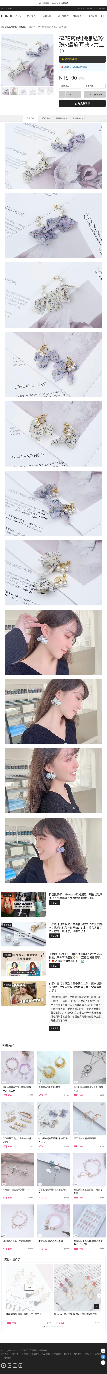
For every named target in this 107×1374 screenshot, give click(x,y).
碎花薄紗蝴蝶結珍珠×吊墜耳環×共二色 (53, 1140)
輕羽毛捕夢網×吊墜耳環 (85, 1138)
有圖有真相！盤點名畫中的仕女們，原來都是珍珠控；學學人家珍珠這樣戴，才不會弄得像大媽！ (75, 987)
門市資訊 (4, 1354)
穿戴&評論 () (77, 118)
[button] (6, 60)
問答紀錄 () (61, 118)
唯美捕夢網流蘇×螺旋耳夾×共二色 (24, 1314)
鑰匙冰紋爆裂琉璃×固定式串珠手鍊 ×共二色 (17, 1089)
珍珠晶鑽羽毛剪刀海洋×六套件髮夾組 (17, 1140)
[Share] (103, 1357)
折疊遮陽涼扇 (71, 59)
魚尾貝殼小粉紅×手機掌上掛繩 (17, 1240)
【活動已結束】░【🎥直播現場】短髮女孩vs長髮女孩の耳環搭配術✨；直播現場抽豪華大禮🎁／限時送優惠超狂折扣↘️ (75, 957)
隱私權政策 (46, 1354)
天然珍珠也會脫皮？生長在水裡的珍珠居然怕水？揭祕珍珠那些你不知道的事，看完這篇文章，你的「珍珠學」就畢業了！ (75, 927)
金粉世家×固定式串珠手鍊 (50, 1240)
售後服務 (77, 1354)
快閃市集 (15, 1354)
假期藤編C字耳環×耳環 (49, 1087)
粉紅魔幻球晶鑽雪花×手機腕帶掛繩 (88, 1191)
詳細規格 (46, 118)
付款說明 (57, 1354)
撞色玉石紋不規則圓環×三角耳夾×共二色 (75, 1314)
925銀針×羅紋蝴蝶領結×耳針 (16, 1189)
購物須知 (35, 1354)
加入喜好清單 (96, 94)
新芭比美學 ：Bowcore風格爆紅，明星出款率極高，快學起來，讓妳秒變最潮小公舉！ (75, 896)
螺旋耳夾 (32, 27)
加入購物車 (83, 103)
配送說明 (67, 1354)
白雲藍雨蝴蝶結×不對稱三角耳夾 (52, 1191)
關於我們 (87, 1354)
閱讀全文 (54, 902)
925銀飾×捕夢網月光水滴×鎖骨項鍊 (88, 1089)
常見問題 (98, 1354)
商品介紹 (30, 118)
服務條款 (25, 1354)
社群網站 (7, 1358)
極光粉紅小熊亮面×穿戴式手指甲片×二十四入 (88, 1242)
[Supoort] (103, 1351)
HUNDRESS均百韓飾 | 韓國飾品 (13, 27)
